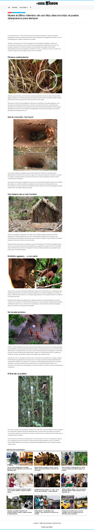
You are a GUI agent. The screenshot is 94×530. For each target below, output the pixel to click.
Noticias (23, 12)
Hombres (10, 12)
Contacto (36, 523)
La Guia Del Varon (47, 3)
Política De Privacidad (45, 523)
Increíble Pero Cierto (17, 12)
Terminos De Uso (56, 523)
